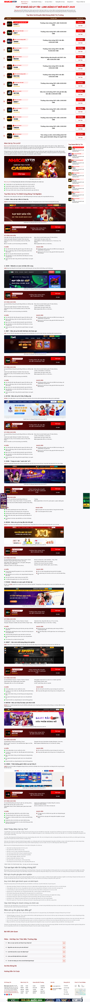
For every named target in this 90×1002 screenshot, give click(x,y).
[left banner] (3, 501)
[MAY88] (9, 75)
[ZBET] (9, 32)
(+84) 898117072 (56, 986)
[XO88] (9, 118)
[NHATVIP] (70, 174)
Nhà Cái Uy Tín (24, 1)
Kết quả (65, 989)
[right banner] (86, 501)
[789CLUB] (70, 155)
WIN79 (34, 993)
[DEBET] (9, 24)
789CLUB (43, 987)
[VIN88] (9, 135)
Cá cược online (48, 1)
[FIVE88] (9, 49)
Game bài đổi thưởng (36, 1)
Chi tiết (80, 25)
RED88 (22, 987)
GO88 (34, 985)
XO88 (27, 987)
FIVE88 (22, 991)
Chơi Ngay (80, 134)
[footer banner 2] (64, 1000)
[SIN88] (9, 41)
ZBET (27, 993)
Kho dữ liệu (66, 994)
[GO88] (70, 148)
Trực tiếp (66, 992)
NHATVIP (43, 991)
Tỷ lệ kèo (66, 985)
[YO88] (70, 187)
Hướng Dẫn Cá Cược (60, 1)
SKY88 (27, 991)
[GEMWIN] (70, 161)
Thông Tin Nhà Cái (80, 1)
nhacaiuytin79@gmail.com (57, 989)
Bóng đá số (70, 1)
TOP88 (34, 989)
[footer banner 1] (26, 1000)
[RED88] (9, 58)
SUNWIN (42, 985)
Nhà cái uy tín (7, 145)
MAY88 (22, 989)
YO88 (42, 989)
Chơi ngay (80, 22)
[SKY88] (9, 92)
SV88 (27, 985)
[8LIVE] (9, 110)
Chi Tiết (80, 68)
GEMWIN (35, 991)
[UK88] (9, 84)
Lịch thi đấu (66, 987)
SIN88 (27, 989)
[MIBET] (9, 101)
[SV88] (9, 67)
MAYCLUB (43, 993)
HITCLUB (35, 987)
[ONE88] (9, 127)
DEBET (22, 993)
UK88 (22, 985)
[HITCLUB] (70, 180)
